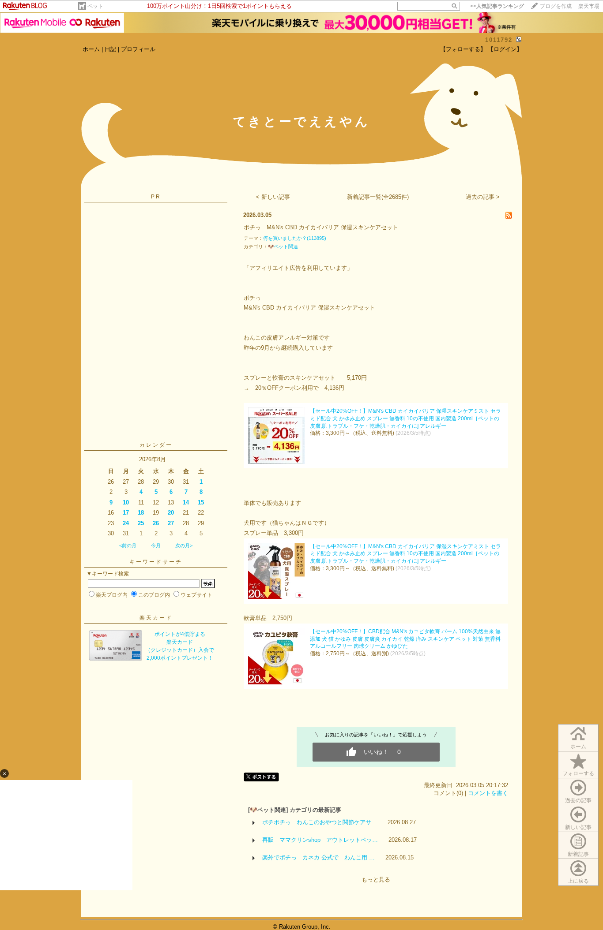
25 (141, 523)
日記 (110, 49)
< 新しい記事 (273, 197)
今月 (156, 545)
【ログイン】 (505, 49)
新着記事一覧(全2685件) (378, 197)
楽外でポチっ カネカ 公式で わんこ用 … (318, 857)
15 (201, 502)
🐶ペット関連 (283, 246)
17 (126, 512)
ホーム (91, 49)
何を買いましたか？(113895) (294, 238)
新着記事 (578, 854)
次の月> (183, 545)
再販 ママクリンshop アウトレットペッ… (320, 840)
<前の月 (127, 545)
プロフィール (138, 49)
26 (156, 523)
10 (126, 502)
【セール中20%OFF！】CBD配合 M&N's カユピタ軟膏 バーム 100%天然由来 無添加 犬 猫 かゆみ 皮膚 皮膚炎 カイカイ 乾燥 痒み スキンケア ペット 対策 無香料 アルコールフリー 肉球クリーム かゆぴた (405, 639)
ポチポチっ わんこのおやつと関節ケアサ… (319, 822)
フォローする (578, 773)
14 (186, 502)
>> (497, 6)
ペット (95, 6)
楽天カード (156, 618)
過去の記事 (578, 800)
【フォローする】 (463, 49)
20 (171, 512)
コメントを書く (488, 793)
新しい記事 (578, 827)
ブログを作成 (556, 6)
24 (126, 523)
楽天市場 (588, 6)
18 (141, 512)
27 (171, 523)
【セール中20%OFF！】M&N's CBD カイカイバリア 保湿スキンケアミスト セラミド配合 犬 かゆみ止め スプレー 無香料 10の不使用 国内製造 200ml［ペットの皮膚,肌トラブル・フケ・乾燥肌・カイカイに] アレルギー (405, 418)
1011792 (499, 40)
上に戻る (578, 881)
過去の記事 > (483, 197)
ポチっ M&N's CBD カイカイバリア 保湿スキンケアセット (321, 227)
